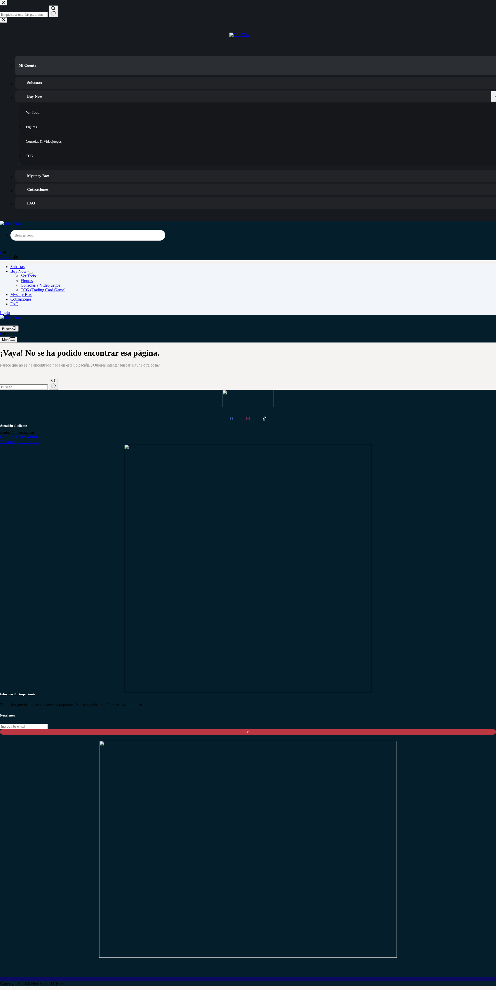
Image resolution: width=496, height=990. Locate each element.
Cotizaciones (20, 299)
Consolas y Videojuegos (40, 285)
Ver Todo (28, 276)
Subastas (17, 266)
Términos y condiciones (19, 441)
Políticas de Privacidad (18, 437)
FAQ (14, 304)
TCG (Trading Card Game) (43, 290)
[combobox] (24, 387)
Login (5, 312)
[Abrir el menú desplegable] (31, 272)
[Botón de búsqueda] (53, 384)
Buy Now (18, 271)
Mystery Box (21, 294)
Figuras (27, 280)
